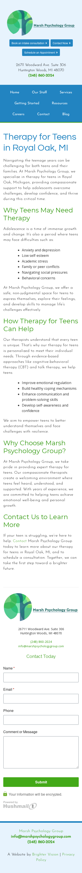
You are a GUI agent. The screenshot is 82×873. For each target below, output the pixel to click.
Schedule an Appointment (39, 52)
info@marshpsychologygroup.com (41, 837)
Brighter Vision (45, 855)
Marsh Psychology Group (41, 831)
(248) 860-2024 (41, 75)
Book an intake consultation (28, 43)
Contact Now (60, 43)
